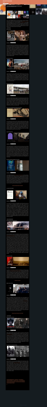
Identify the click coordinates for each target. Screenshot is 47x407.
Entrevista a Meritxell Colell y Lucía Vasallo (17, 185)
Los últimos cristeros (9, 334)
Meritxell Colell (16, 380)
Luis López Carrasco (10, 380)
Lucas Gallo (16, 379)
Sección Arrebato (22, 380)
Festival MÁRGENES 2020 (10, 379)
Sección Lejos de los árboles (20, 381)
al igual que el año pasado (25, 21)
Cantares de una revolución (17, 362)
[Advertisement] (9, 394)
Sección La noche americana (11, 381)
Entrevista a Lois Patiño (17, 280)
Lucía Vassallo (21, 379)
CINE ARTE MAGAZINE (7, 1)
